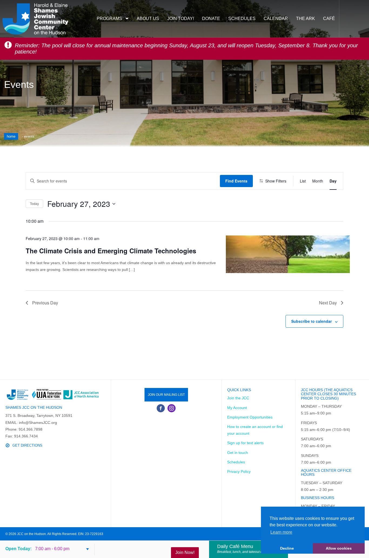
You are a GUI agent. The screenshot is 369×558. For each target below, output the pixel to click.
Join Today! (180, 18)
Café (329, 18)
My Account (237, 408)
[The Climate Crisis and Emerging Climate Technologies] (288, 254)
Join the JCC (238, 398)
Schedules (242, 18)
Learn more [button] (281, 532)
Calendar (276, 18)
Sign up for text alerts (245, 443)
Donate (211, 18)
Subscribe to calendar (311, 321)
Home (11, 136)
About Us (148, 18)
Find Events (236, 181)
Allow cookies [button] (339, 548)
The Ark (305, 18)
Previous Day (45, 303)
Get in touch (237, 452)
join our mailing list (166, 395)
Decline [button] (287, 548)
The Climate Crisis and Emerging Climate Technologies (111, 250)
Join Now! (184, 552)
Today (34, 203)
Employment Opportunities (250, 417)
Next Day (328, 303)
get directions (27, 445)
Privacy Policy (239, 471)
